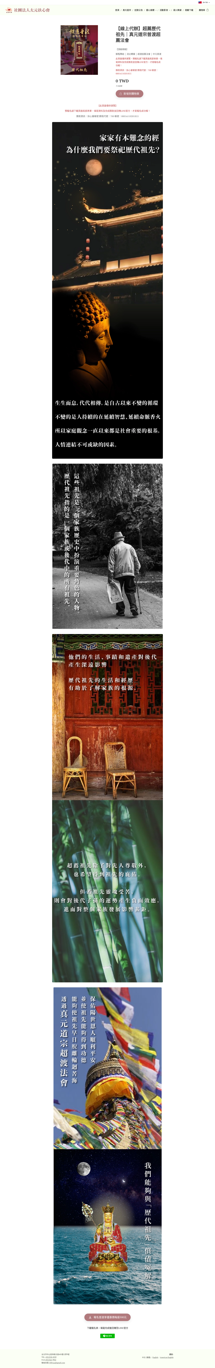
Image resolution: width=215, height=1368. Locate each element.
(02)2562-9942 (50, 1360)
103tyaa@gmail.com (57, 1363)
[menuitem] (118, 10)
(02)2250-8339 (51, 1357)
